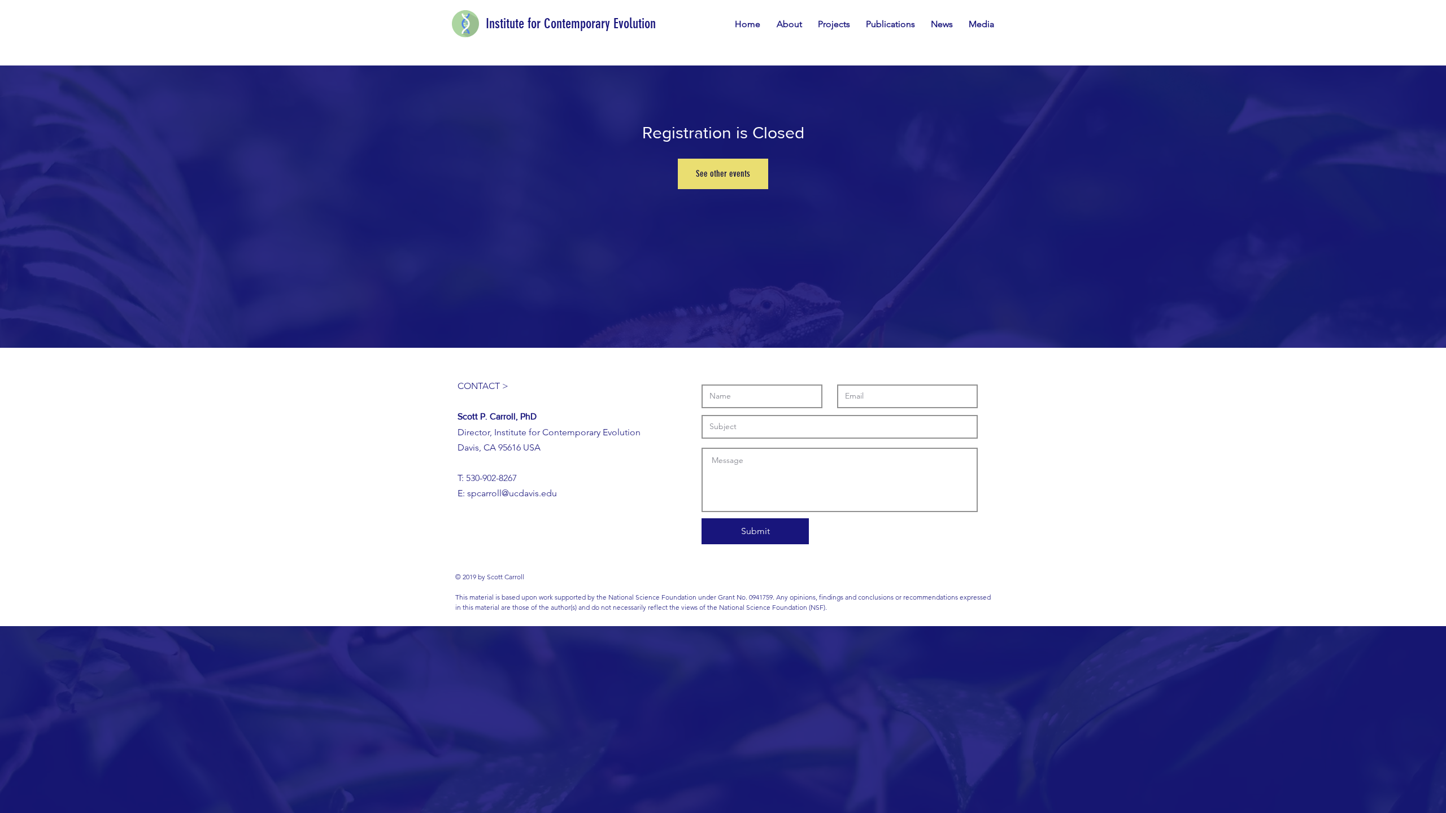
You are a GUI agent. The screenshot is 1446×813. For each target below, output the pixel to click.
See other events (723, 173)
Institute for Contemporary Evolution (571, 23)
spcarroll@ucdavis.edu (512, 493)
